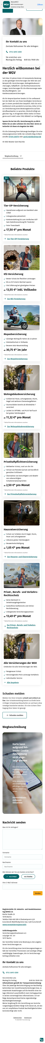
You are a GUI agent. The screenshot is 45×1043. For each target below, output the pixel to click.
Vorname (6, 853)
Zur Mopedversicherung (17, 358)
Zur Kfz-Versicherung (16, 298)
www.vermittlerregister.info (14, 924)
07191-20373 (14, 136)
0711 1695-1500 (15, 51)
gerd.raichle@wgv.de (32, 136)
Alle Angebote (13, 682)
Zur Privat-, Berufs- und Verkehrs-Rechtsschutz (21, 626)
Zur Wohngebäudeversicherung (20, 426)
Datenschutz (17, 1018)
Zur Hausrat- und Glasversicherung (22, 556)
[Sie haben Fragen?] (41, 1039)
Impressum (28, 1018)
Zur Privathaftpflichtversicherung (21, 494)
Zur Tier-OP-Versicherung (18, 238)
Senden (38, 893)
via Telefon (28, 876)
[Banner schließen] (1, 4)
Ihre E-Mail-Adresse (10, 883)
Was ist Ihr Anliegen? (10, 827)
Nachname (7, 862)
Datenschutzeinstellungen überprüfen (19, 800)
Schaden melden (16, 715)
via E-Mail (13, 876)
